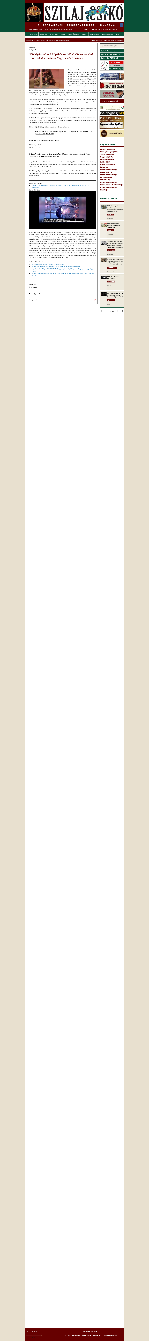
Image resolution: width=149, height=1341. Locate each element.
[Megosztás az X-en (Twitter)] (35, 294)
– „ (51, 29)
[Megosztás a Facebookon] (30, 294)
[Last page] (122, 311)
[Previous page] (106, 311)
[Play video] (62, 210)
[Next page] (117, 311)
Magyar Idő (32, 284)
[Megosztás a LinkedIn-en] (40, 294)
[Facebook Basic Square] (121, 25)
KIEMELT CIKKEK (112, 268)
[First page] (101, 311)
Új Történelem (33, 287)
